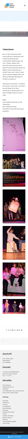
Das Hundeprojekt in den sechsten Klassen (13, 390)
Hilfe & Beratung (7, 408)
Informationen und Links (8, 412)
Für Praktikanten (7, 406)
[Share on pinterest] (12, 330)
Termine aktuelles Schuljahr (9, 421)
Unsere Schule (6, 423)
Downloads (5, 400)
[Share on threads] (10, 330)
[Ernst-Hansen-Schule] (10, 5)
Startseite (5, 419)
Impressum (5, 410)
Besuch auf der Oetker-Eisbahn (10, 392)
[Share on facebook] (6, 330)
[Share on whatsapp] (16, 330)
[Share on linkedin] (14, 330)
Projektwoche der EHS (8, 387)
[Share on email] (21, 330)
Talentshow (5, 389)
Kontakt (4, 414)
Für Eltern (5, 404)
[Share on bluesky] (18, 330)
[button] (24, 5)
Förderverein (6, 402)
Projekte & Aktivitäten (8, 415)
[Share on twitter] (8, 330)
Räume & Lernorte (7, 417)
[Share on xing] (19, 330)
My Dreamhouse (7, 385)
